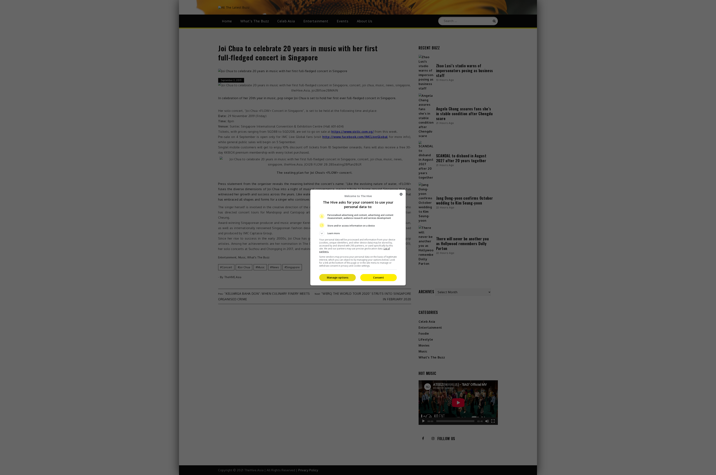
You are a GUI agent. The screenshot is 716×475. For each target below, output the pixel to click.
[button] (358, 233)
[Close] (401, 194)
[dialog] (358, 237)
